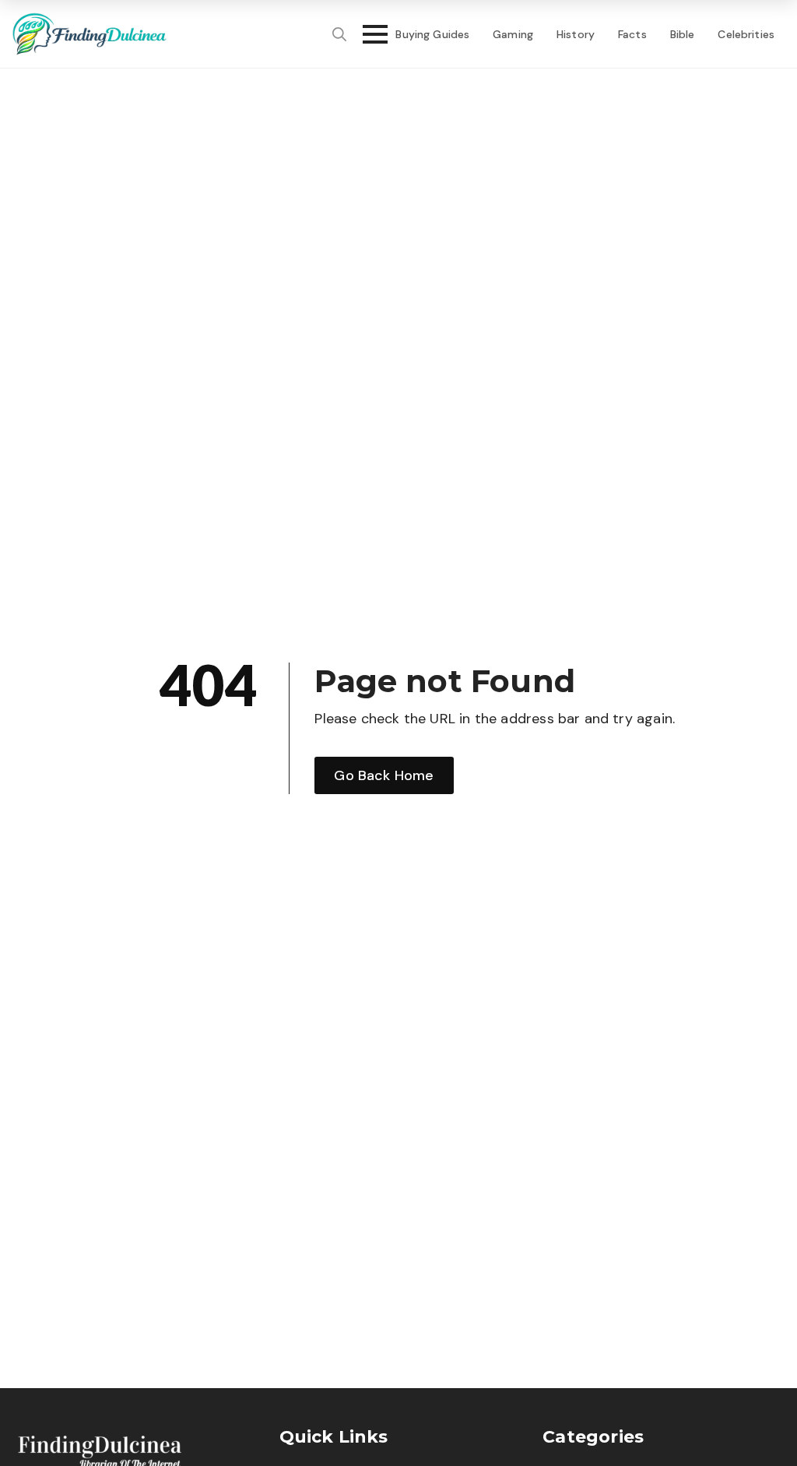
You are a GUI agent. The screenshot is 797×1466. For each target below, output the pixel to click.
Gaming (513, 34)
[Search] (339, 34)
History (575, 34)
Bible (682, 34)
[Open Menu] (370, 34)
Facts (632, 34)
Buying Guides (432, 34)
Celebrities (746, 34)
